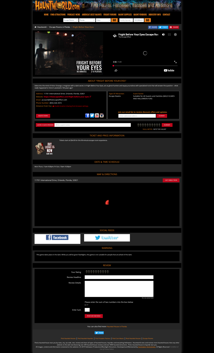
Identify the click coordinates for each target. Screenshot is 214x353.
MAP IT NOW (43, 116)
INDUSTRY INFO (155, 14)
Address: (39, 93)
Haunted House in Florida (117, 327)
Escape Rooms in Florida (59, 27)
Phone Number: (42, 103)
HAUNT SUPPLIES (125, 14)
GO (114, 20)
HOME (46, 14)
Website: (39, 97)
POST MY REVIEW (93, 316)
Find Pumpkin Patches (102, 338)
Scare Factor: (138, 93)
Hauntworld (41, 27)
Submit (167, 125)
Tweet (101, 333)
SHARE (154, 27)
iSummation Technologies (147, 347)
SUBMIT (162, 116)
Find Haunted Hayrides (85, 338)
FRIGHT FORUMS (109, 14)
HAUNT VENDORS (140, 14)
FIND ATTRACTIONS (58, 14)
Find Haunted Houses (68, 338)
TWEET (165, 27)
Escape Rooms (148, 338)
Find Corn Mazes (118, 338)
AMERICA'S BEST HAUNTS (92, 14)
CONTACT (166, 14)
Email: (38, 100)
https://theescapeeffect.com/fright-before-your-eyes (66, 97)
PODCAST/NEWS (73, 14)
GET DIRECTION (171, 180)
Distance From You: (44, 106)
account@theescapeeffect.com (54, 100)
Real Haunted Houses (133, 338)
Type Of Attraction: (116, 93)
